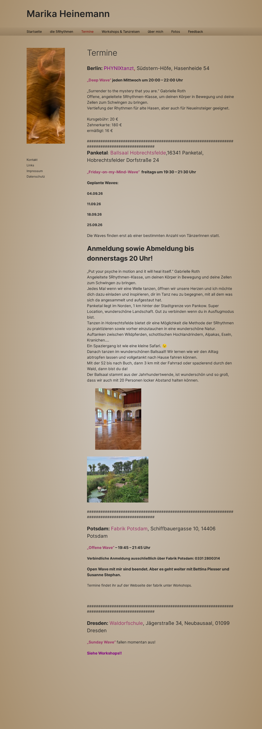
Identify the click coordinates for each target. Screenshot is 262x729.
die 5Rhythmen (61, 31)
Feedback (195, 31)
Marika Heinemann (68, 13)
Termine (87, 31)
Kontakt (32, 160)
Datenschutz (36, 176)
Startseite (34, 31)
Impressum (35, 171)
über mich (155, 31)
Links (30, 165)
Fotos (175, 31)
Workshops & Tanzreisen (121, 31)
